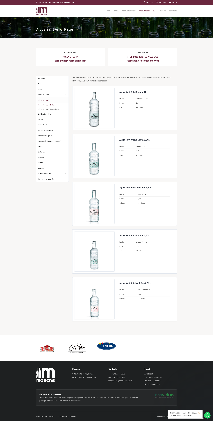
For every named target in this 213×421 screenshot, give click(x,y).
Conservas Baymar (45, 136)
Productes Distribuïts (148, 11)
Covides (41, 168)
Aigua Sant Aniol (44, 100)
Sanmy (40, 119)
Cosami (41, 157)
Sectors (163, 11)
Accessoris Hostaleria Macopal (49, 141)
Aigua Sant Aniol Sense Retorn (49, 109)
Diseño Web (161, 416)
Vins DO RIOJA (43, 125)
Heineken (41, 78)
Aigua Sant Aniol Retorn (46, 105)
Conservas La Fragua (45, 130)
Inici (108, 11)
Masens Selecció (44, 173)
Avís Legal (148, 374)
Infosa (40, 163)
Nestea (41, 84)
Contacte (173, 11)
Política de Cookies (152, 380)
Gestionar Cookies (152, 384)
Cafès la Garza (43, 95)
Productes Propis (129, 11)
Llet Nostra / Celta (44, 114)
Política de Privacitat (153, 377)
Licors (40, 146)
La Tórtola (41, 152)
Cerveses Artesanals (46, 179)
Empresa (116, 11)
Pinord (40, 89)
